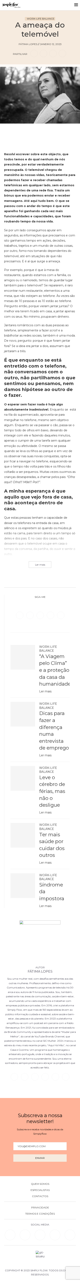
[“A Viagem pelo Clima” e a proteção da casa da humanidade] (22, 657)
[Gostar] (46, 129)
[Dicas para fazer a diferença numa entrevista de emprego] (22, 714)
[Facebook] (20, 615)
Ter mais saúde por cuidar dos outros (52, 845)
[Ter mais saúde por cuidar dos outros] (22, 835)
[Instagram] (40, 615)
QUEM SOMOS (40, 1184)
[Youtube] (60, 615)
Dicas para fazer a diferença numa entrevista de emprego (54, 730)
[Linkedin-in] (10, 1235)
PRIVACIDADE (40, 1207)
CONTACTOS (40, 1196)
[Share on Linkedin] (53, 53)
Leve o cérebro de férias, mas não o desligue (52, 791)
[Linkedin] (51, 615)
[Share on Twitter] (43, 53)
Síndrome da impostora (51, 891)
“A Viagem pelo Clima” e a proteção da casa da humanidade (54, 670)
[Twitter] (30, 615)
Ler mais (45, 691)
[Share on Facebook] (34, 53)
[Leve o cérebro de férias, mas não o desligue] (22, 778)
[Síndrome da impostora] (22, 885)
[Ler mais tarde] (33, 129)
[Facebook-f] (25, 1235)
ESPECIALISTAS (40, 1190)
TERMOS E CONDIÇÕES (40, 1214)
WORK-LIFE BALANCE (40, 18)
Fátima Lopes (40, 971)
